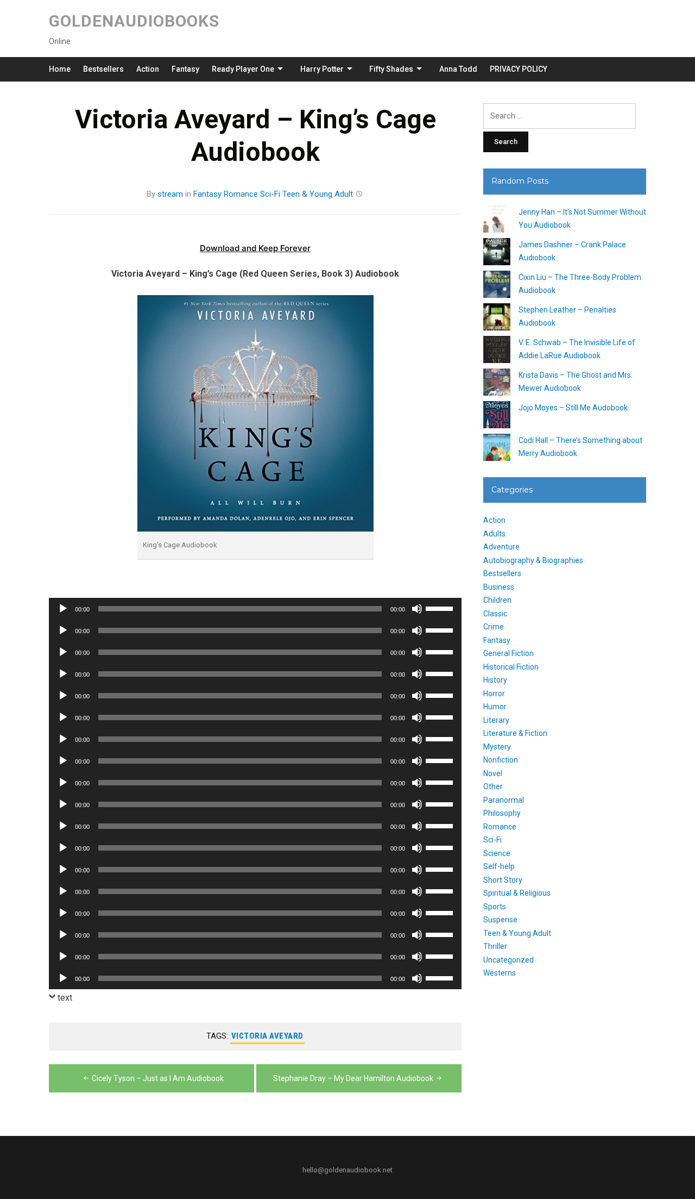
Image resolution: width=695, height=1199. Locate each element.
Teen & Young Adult (317, 194)
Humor (495, 706)
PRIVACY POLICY (518, 69)
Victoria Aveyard (267, 1036)
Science (496, 853)
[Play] (63, 608)
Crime (493, 626)
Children (497, 600)
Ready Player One (243, 69)
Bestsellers (103, 69)
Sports (494, 906)
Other (493, 786)
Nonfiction (500, 759)
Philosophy (502, 813)
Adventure (501, 546)
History (495, 680)
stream (170, 194)
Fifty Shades (391, 69)
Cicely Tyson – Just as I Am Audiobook (158, 1078)
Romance (241, 194)
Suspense (500, 919)
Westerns (499, 973)
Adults (494, 533)
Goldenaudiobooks (134, 20)
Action (147, 69)
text (65, 997)
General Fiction (508, 653)
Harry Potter (322, 69)
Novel (492, 773)
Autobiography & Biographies (533, 560)
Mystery (497, 746)
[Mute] (417, 608)
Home (60, 69)
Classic (495, 613)
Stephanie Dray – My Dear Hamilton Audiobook (353, 1078)
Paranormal (503, 800)
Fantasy (185, 69)
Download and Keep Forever (255, 248)
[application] (255, 609)
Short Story (502, 880)
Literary (496, 720)
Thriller (495, 946)
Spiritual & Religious (517, 893)
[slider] (441, 607)
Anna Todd (458, 69)
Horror (494, 693)
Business (498, 587)
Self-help (499, 866)
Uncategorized (508, 960)
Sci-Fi (270, 194)
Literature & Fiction (515, 733)
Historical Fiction (511, 667)
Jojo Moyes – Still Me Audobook (573, 407)
